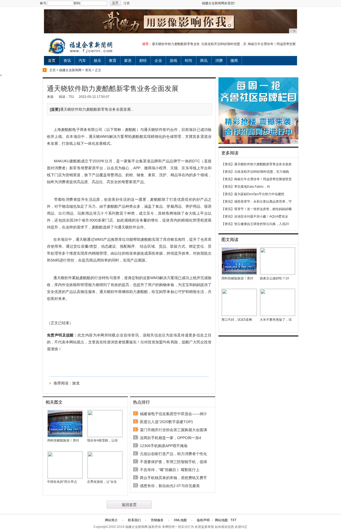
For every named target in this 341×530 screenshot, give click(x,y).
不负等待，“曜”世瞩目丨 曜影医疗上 (170, 470)
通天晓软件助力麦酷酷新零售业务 (176, 44)
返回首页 (129, 505)
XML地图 (180, 520)
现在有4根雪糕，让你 (102, 440)
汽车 (82, 60)
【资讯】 (227, 164)
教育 (112, 60)
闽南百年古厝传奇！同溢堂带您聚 (272, 44)
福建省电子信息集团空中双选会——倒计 (173, 414)
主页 (52, 70)
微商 (234, 60)
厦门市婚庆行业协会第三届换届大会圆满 (173, 430)
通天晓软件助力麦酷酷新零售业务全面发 (263, 164)
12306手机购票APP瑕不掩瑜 (164, 446)
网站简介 (111, 520)
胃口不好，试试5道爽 (236, 320)
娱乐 (97, 60)
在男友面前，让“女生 (102, 482)
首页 (51, 60)
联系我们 (134, 520)
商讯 (204, 60)
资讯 (67, 60)
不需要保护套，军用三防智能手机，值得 (173, 462)
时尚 (188, 60)
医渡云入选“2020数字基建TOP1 (166, 422)
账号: (43, 3)
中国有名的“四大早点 (62, 482)
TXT (233, 520)
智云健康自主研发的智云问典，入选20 (261, 224)
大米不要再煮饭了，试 (276, 320)
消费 (219, 60)
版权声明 (203, 520)
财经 (143, 60)
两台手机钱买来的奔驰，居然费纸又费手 (173, 478)
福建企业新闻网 (70, 70)
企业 (158, 60)
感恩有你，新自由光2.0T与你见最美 (170, 486)
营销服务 (157, 520)
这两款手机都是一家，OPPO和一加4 (170, 438)
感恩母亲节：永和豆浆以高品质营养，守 (263, 201)
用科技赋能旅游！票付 (63, 440)
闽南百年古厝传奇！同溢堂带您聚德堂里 (263, 179)
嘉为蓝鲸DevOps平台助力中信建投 (259, 194)
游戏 (173, 60)
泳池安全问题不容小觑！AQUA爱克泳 (261, 216)
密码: (77, 3)
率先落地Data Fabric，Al (252, 186)
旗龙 (76, 383)
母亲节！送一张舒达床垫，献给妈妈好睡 (263, 209)
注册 (126, 3)
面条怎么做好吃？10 (274, 278)
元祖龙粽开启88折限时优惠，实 (223, 44)
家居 (128, 60)
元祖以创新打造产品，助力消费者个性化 (173, 454)
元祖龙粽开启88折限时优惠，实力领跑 (261, 172)
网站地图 (221, 520)
